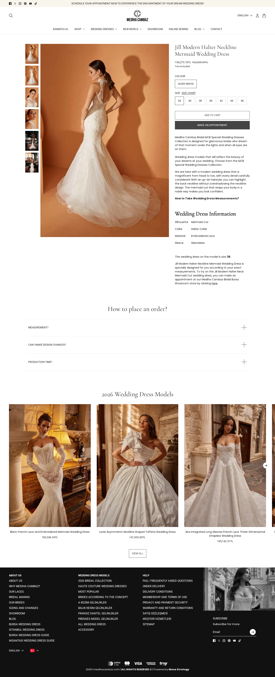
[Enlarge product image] (104, 140)
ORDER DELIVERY (154, 586)
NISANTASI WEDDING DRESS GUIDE (32, 640)
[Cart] (264, 15)
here (215, 283)
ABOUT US (15, 580)
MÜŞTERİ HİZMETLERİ (157, 619)
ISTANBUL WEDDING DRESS (27, 629)
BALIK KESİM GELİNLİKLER (95, 608)
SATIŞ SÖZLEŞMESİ (155, 613)
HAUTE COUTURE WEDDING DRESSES (102, 586)
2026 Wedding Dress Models (137, 394)
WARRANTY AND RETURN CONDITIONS (168, 608)
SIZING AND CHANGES (23, 608)
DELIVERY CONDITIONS (158, 591)
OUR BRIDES (17, 602)
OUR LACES (16, 591)
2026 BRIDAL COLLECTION (95, 580)
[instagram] (20, 4)
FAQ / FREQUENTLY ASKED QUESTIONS (168, 580)
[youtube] (30, 4)
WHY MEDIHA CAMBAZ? (24, 586)
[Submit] (253, 632)
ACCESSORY (86, 629)
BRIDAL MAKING (19, 597)
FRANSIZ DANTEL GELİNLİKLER (98, 613)
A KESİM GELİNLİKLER (92, 602)
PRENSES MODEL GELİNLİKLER (98, 619)
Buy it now (212, 125)
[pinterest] (25, 4)
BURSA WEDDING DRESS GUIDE (29, 635)
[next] (266, 465)
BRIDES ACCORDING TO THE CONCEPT (103, 597)
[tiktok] (36, 4)
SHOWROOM (17, 613)
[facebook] (10, 4)
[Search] (11, 15)
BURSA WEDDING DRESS (24, 624)
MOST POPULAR (88, 591)
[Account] (257, 15)
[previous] (9, 474)
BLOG (12, 619)
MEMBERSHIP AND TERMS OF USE (165, 597)
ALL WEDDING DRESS (92, 624)
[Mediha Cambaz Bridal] (137, 15)
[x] (15, 3)
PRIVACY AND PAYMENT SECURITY (165, 602)
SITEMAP (149, 624)
